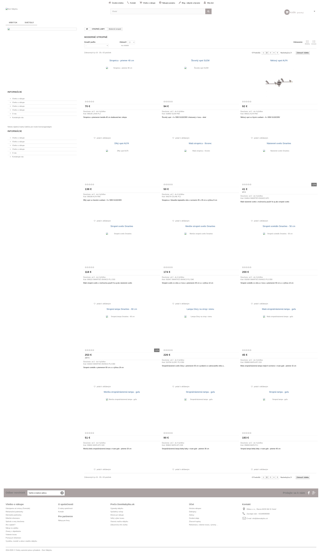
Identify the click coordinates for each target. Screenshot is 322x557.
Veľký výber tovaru (117, 518)
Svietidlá (29, 23)
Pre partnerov (65, 516)
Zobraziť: (123, 42)
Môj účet (210, 3)
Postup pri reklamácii (13, 538)
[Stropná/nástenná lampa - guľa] (200, 414)
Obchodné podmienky (14, 515)
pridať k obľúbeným (103, 138)
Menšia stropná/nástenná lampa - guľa (122, 392)
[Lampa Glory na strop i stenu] (200, 331)
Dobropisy (192, 512)
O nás (14, 114)
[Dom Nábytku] (56, 11)
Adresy (191, 515)
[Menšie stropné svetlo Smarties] (200, 248)
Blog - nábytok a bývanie (191, 3)
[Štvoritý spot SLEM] (200, 82)
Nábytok (13, 23)
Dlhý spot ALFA (121, 143)
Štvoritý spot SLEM (200, 60)
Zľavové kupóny (195, 521)
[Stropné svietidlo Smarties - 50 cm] (279, 248)
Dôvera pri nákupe (117, 515)
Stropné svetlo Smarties (121, 226)
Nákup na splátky (12, 528)
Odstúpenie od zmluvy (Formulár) (18, 508)
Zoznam (313, 44)
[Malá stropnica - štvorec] (200, 165)
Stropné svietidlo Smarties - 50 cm (279, 226)
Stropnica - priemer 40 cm (121, 60)
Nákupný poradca (168, 3)
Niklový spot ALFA (279, 60)
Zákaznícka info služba (118, 525)
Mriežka (307, 44)
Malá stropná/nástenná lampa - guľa (279, 309)
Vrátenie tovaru (11, 534)
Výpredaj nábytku (116, 508)
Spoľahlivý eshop (116, 512)
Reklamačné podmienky (14, 512)
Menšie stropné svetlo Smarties (200, 226)
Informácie (15, 92)
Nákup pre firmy (64, 520)
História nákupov (195, 508)
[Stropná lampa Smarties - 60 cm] (122, 331)
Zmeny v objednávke (13, 531)
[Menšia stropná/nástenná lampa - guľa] (122, 414)
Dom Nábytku (47, 550)
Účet (191, 504)
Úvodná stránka (117, 3)
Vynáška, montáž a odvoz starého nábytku (21, 541)
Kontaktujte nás (18, 117)
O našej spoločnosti (65, 508)
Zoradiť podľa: (90, 42)
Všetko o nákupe (149, 3)
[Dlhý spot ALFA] (122, 165)
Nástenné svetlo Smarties (279, 143)
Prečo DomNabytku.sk (122, 504)
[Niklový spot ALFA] (279, 82)
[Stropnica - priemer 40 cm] (122, 82)
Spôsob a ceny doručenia (15, 521)
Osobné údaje (194, 518)
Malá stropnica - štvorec (200, 143)
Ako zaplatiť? (10, 525)
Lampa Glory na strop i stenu (200, 309)
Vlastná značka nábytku (119, 521)
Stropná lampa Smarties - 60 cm (122, 309)
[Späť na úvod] (87, 29)
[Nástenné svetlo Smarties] (279, 165)
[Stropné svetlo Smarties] (122, 248)
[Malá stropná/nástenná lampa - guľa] (279, 331)
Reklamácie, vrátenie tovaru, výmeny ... (203, 525)
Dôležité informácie (13, 518)
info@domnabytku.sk (260, 518)
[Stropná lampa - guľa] (279, 414)
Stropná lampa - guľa (279, 392)
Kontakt (133, 3)
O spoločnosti (65, 504)
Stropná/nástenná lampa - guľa (200, 392)
